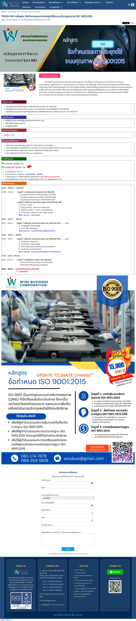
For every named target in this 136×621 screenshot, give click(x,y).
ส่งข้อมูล (68, 549)
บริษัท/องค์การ (46, 480)
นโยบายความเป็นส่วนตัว (78, 554)
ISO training (12, 12)
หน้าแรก (3, 12)
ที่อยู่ (43, 488)
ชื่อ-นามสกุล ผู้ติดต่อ (48, 502)
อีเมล (43, 517)
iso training (22, 20)
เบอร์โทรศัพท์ (45, 510)
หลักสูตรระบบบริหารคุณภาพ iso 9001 (38, 20)
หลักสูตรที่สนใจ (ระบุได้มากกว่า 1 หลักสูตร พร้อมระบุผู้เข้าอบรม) (61, 532)
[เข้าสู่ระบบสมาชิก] (132, 4)
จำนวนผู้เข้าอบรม (47, 525)
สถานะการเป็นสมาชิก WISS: (50, 495)
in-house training (11, 20)
